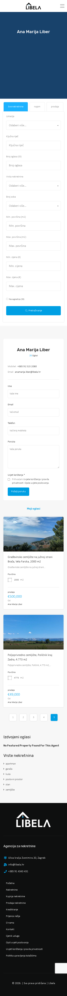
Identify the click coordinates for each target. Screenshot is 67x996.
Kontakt (10, 929)
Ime (10, 386)
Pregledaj (33, 544)
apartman (11, 764)
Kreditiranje (12, 909)
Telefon (11, 423)
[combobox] (33, 125)
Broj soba (11, 197)
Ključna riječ (12, 136)
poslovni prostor (14, 779)
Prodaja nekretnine (16, 903)
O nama (10, 923)
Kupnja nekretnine (15, 896)
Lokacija (10, 116)
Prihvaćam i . (30, 481)
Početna (10, 883)
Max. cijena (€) (13, 277)
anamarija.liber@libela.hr (28, 372)
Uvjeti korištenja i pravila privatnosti (24, 949)
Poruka (11, 442)
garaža (9, 769)
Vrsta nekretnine (14, 177)
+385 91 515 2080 (27, 366)
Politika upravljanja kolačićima (21, 956)
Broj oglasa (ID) (13, 156)
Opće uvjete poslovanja (37, 483)
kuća (8, 774)
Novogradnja (16, 299)
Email (10, 404)
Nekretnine (12, 890)
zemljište (10, 790)
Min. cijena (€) (13, 257)
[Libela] (33, 7)
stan (8, 784)
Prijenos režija (13, 916)
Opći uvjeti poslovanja (17, 942)
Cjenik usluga (12, 936)
